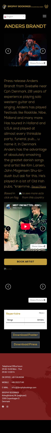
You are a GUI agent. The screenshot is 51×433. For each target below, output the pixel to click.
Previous (8, 51)
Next (43, 51)
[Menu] (44, 17)
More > (42, 313)
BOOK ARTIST (25, 262)
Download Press (25, 344)
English (9, 17)
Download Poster (25, 335)
